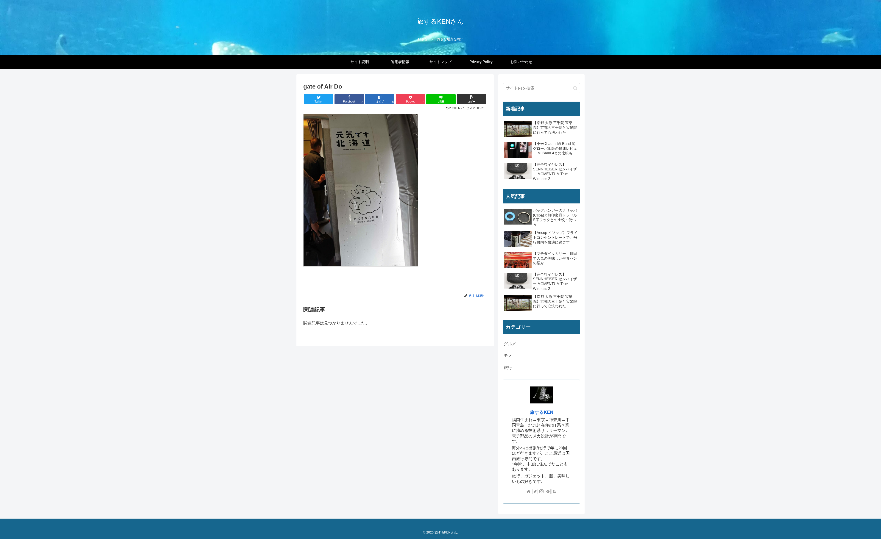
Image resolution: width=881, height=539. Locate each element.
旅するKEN (541, 412)
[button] (471, 99)
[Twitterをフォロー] (535, 491)
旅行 (508, 367)
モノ (508, 355)
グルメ (510, 344)
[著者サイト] (528, 491)
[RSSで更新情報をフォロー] (554, 491)
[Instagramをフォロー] (541, 491)
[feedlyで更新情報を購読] (548, 491)
